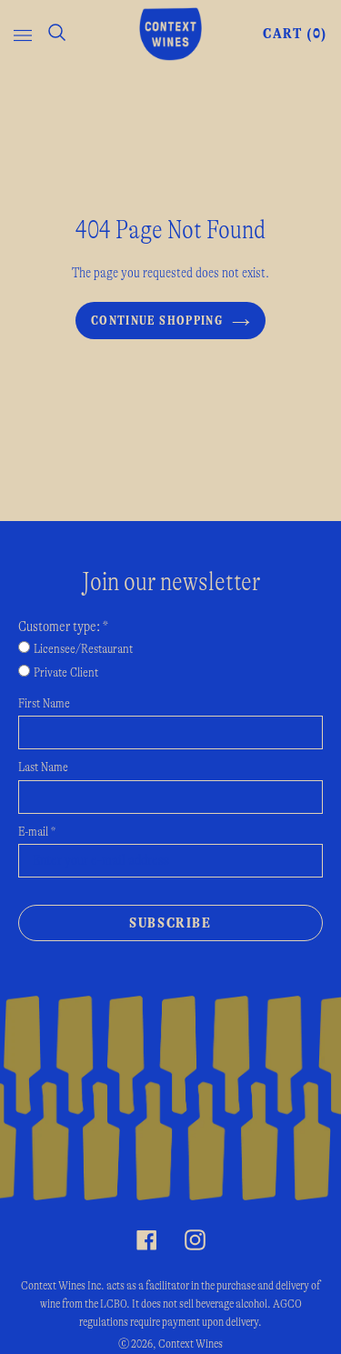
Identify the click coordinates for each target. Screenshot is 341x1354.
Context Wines (190, 1344)
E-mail (36, 832)
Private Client (66, 673)
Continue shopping (157, 321)
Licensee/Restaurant (83, 649)
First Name (44, 703)
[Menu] (22, 34)
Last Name (43, 767)
